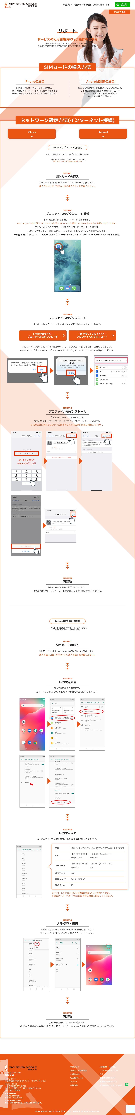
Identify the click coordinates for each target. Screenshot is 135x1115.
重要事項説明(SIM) (107, 1078)
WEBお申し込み (76, 1078)
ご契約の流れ (98, 5)
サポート (109, 5)
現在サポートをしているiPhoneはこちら (67, 161)
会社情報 (74, 1085)
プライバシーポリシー (109, 1070)
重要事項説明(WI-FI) (108, 1081)
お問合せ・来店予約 (108, 1067)
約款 (101, 1074)
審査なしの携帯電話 (82, 5)
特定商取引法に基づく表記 (111, 1085)
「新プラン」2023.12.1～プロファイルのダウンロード (92, 335)
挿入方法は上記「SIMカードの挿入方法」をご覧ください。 (67, 186)
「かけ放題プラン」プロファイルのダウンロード (42, 335)
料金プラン (68, 5)
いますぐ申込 (119, 12)
